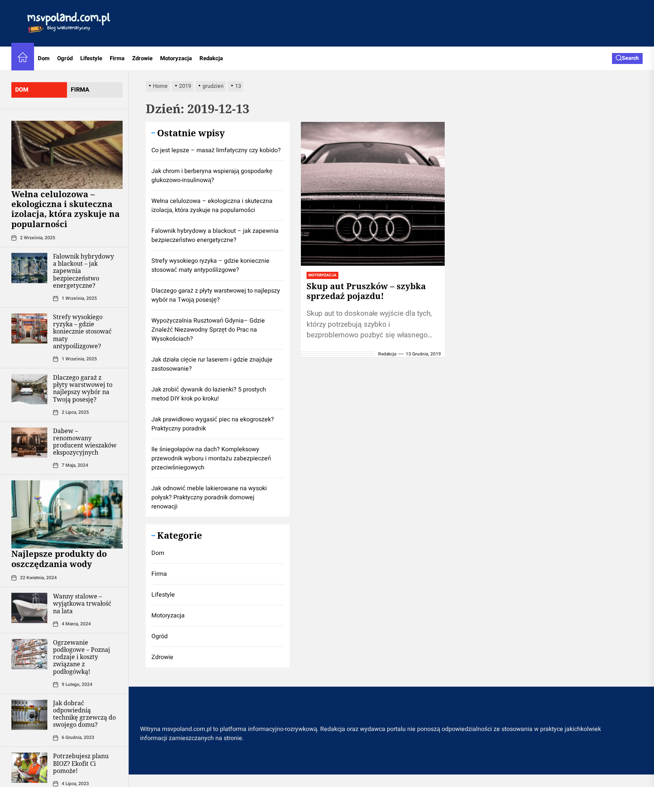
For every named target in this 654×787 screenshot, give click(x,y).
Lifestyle (91, 58)
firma (80, 89)
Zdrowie (142, 58)
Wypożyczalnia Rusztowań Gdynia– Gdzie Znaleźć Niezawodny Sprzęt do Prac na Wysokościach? (208, 329)
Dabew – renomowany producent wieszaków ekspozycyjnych (85, 442)
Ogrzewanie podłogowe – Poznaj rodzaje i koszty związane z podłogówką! (81, 657)
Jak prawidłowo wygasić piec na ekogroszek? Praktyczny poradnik (212, 424)
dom (21, 89)
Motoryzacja (176, 58)
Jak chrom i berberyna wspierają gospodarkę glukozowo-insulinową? (211, 176)
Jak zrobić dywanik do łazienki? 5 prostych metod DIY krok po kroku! (208, 394)
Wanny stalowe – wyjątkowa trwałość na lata (82, 603)
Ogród (65, 58)
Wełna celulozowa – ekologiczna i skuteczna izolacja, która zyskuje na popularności (65, 208)
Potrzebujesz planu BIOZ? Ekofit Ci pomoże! (81, 763)
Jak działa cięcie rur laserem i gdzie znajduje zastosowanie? (211, 364)
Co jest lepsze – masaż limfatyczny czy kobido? (216, 150)
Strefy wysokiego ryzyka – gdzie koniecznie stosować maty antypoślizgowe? (82, 331)
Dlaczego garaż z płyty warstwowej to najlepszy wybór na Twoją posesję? (82, 388)
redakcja (387, 354)
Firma (117, 58)
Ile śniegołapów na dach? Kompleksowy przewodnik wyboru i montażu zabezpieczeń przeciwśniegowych (211, 458)
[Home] (22, 58)
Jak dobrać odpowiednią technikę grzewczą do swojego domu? (84, 714)
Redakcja (211, 58)
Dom (44, 58)
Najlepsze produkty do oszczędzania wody (59, 558)
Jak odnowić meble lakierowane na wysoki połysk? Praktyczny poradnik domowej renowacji (209, 497)
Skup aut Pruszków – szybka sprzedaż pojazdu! (366, 290)
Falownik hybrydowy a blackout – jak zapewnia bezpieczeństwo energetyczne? (215, 235)
